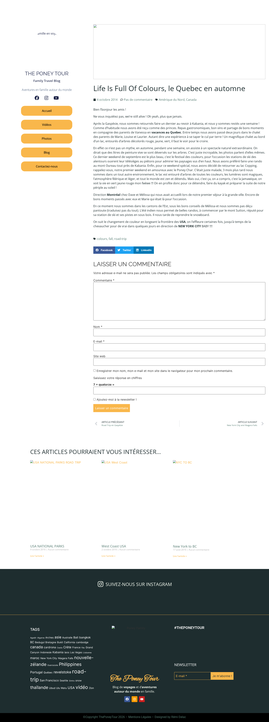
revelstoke (62, 672)
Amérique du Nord (172, 100)
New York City (48, 658)
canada (36, 647)
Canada (191, 100)
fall (111, 239)
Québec (48, 672)
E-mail (98, 341)
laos (66, 652)
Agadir (33, 638)
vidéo (82, 687)
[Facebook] (37, 98)
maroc (35, 658)
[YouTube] (56, 98)
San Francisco (49, 680)
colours (102, 239)
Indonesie (46, 652)
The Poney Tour (134, 679)
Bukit (60, 642)
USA (71, 688)
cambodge (82, 642)
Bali (75, 637)
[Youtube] (142, 699)
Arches (49, 637)
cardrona (50, 647)
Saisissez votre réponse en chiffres (117, 377)
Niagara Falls (65, 658)
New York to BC (185, 546)
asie (58, 637)
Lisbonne (87, 652)
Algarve (40, 638)
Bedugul (39, 642)
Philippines (70, 664)
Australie (67, 637)
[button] (104, 250)
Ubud (52, 688)
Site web (99, 356)
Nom (97, 326)
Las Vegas (76, 652)
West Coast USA (114, 546)
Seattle (64, 680)
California (69, 642)
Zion (91, 688)
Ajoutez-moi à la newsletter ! (116, 399)
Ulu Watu (61, 688)
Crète (67, 647)
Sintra (71, 681)
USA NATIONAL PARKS (47, 546)
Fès (83, 647)
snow (78, 680)
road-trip (120, 239)
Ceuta (59, 647)
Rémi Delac (178, 717)
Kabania (58, 652)
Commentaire (103, 280)
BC (32, 642)
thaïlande (39, 687)
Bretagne (50, 642)
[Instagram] (46, 98)
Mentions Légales (139, 717)
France (76, 647)
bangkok (85, 637)
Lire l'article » (37, 555)
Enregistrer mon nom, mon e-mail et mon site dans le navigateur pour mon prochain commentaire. (165, 370)
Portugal (36, 672)
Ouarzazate (52, 665)
